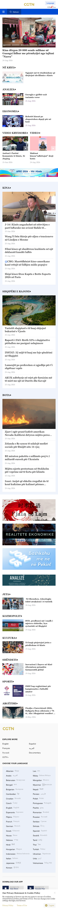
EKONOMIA (10, 111)
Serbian (39, 821)
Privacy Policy (7, 905)
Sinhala (39, 825)
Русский (5, 752)
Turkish (39, 849)
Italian (12, 858)
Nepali (38, 789)
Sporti (7, 681)
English (5, 744)
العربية (31, 748)
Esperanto (14, 812)
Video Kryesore (14, 133)
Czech (11, 802)
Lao (36, 770)
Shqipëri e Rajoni (15, 291)
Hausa (11, 835)
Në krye (8, 67)
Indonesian (18, 853)
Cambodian (12, 793)
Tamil (37, 839)
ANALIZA (8, 89)
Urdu (37, 858)
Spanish (40, 830)
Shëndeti (9, 659)
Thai (37, 844)
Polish (38, 798)
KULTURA (8, 637)
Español (32, 744)
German (13, 825)
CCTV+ (5, 757)
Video (34, 133)
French (12, 821)
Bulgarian (14, 789)
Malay (42, 775)
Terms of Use (22, 905)
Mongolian (41, 780)
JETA (5, 594)
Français (6, 748)
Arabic (12, 775)
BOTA (6, 395)
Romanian (41, 812)
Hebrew (12, 839)
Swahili (40, 835)
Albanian (12, 770)
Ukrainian (42, 853)
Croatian (13, 798)
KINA (5, 187)
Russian (40, 816)
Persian (39, 793)
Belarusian (15, 780)
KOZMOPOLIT (11, 616)
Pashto (38, 807)
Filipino (12, 816)
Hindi (10, 844)
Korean (12, 867)
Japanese (13, 862)
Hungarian (14, 849)
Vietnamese (42, 862)
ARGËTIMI (9, 703)
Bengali (11, 784)
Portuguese (42, 802)
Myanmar (42, 784)
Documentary (35, 752)
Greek (12, 830)
